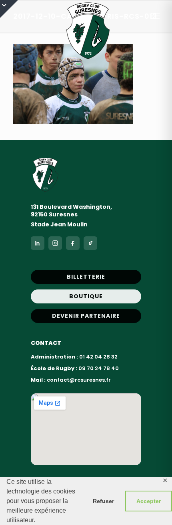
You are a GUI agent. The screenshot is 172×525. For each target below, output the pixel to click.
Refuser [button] (103, 501)
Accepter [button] (148, 501)
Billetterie (86, 277)
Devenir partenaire (86, 316)
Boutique (86, 296)
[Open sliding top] (9, 9)
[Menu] (155, 16)
